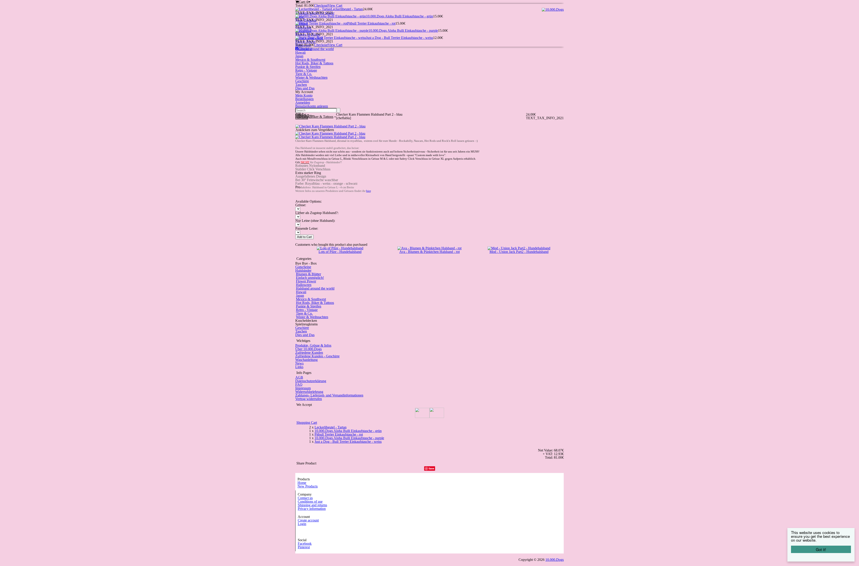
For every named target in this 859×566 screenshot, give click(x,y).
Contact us (305, 498)
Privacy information (312, 509)
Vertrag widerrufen (308, 399)
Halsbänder (303, 270)
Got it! (821, 549)
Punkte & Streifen (308, 67)
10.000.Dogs (554, 560)
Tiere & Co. (303, 74)
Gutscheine (303, 267)
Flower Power (306, 281)
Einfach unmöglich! (310, 278)
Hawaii (300, 52)
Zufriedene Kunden (309, 352)
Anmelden (302, 102)
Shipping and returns (312, 505)
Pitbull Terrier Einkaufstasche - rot (371, 23)
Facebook (305, 543)
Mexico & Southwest (310, 59)
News (299, 363)
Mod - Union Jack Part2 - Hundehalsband (519, 252)
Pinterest (304, 547)
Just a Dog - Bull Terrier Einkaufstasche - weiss (399, 38)
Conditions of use (310, 501)
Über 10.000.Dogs (308, 349)
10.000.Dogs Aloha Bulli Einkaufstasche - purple (403, 30)
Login (302, 524)
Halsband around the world (315, 288)
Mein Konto (304, 95)
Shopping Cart (306, 422)
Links (299, 367)
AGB (299, 377)
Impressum (303, 388)
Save (431, 468)
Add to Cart (304, 237)
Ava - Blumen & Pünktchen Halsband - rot (429, 252)
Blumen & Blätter (308, 274)
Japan (299, 56)
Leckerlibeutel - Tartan (347, 9)
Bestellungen (304, 99)
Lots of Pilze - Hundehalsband (340, 252)
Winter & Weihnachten (311, 77)
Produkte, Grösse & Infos (313, 345)
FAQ (298, 384)
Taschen (301, 85)
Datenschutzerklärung (310, 381)
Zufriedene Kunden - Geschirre (317, 356)
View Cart (335, 5)
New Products (308, 486)
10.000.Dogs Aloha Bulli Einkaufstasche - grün (399, 16)
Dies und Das (305, 88)
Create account (308, 520)
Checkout (321, 5)
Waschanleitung (306, 360)
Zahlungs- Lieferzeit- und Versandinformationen (329, 395)
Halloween (303, 285)
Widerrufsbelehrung (309, 392)
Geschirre (302, 81)
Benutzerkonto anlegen (311, 106)
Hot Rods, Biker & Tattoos (314, 63)
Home (302, 483)
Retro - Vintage (306, 70)
